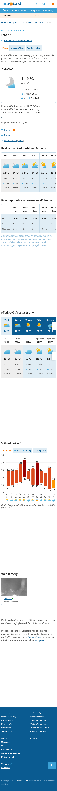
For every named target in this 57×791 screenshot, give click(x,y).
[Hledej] (36, 4)
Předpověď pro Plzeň (39, 731)
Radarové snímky (8, 716)
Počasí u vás (6, 724)
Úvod (5, 11)
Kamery (7, 130)
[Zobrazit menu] (53, 4)
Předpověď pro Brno (38, 724)
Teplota (8, 450)
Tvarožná (8, 599)
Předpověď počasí (17, 22)
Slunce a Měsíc (17, 48)
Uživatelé (5, 742)
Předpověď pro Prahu (39, 720)
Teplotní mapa (7, 731)
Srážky (28, 450)
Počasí (5, 48)
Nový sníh (41, 450)
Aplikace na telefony (10, 753)
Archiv (4, 738)
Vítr (18, 450)
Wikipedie (39, 640)
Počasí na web (7, 757)
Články (4, 746)
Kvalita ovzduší (34, 48)
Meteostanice (10, 140)
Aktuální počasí (8, 713)
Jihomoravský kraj (35, 22)
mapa (20, 140)
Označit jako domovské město (18, 40)
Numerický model (37, 716)
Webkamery (6, 728)
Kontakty (33, 738)
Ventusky (5, 764)
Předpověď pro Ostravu (40, 728)
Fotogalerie (6, 749)
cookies (4, 784)
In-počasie (5, 768)
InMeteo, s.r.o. (23, 781)
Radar (24, 11)
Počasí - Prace (35, 637)
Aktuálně (14, 11)
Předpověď (35, 11)
